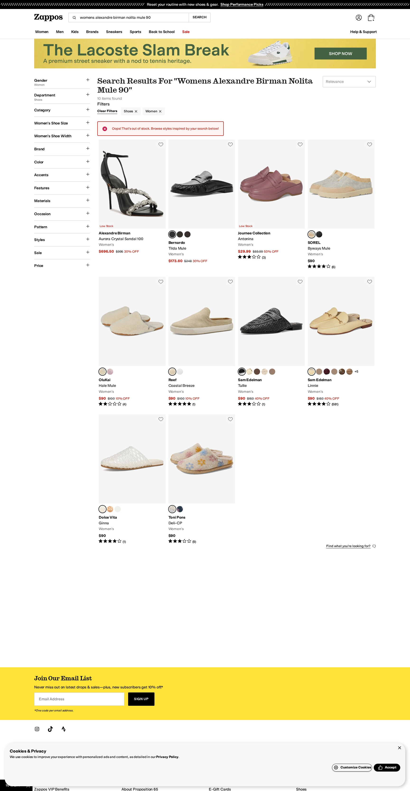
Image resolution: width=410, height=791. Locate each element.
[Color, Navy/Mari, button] (180, 509)
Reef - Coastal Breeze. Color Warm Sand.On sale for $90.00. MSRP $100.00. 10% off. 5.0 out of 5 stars (201, 342)
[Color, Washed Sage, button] (319, 371)
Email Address (51, 699)
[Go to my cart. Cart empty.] (371, 17)
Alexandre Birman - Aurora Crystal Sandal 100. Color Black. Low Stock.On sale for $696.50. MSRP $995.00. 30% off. (132, 204)
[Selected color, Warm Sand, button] (172, 371)
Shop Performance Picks (241, 4)
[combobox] (128, 17)
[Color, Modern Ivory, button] (264, 371)
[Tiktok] (50, 729)
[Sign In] (358, 17)
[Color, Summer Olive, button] (257, 371)
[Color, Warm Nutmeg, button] (342, 371)
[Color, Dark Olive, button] (180, 234)
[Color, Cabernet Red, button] (327, 371)
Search (200, 17)
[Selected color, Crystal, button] (102, 509)
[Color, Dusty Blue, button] (117, 509)
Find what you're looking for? (348, 546)
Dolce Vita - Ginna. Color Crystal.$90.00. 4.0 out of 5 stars (132, 479)
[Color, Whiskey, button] (110, 509)
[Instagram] (37, 729)
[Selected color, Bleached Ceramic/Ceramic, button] (311, 234)
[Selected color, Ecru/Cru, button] (172, 509)
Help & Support (363, 31)
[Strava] (63, 729)
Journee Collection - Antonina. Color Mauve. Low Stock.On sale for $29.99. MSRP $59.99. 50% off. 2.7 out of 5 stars (271, 204)
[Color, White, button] (180, 371)
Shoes (128, 111)
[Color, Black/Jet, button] (319, 234)
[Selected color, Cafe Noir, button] (242, 371)
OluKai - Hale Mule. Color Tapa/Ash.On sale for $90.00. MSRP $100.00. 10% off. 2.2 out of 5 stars (132, 342)
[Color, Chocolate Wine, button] (187, 234)
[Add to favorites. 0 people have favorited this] (161, 144)
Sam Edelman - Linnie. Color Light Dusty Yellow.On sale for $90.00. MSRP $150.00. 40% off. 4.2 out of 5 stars (341, 342)
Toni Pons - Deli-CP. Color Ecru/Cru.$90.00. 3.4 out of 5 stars (201, 479)
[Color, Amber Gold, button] (249, 371)
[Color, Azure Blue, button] (334, 371)
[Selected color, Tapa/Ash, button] (102, 371)
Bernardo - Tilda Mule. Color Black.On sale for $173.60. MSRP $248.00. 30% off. (201, 204)
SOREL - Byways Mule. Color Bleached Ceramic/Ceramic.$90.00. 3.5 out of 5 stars (341, 204)
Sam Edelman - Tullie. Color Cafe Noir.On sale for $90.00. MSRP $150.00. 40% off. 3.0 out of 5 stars (271, 342)
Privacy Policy (167, 757)
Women (151, 111)
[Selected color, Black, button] (172, 234)
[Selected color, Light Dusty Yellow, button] (311, 371)
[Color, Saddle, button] (272, 371)
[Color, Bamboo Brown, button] (349, 371)
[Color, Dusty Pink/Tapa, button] (110, 371)
